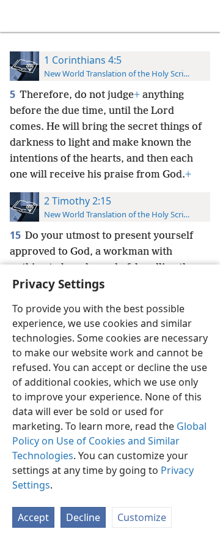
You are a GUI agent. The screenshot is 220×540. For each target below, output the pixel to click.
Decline (83, 517)
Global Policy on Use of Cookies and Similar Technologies (109, 440)
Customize (141, 517)
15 (16, 235)
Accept (33, 517)
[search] (205, 16)
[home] (18, 15)
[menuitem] (18, 15)
